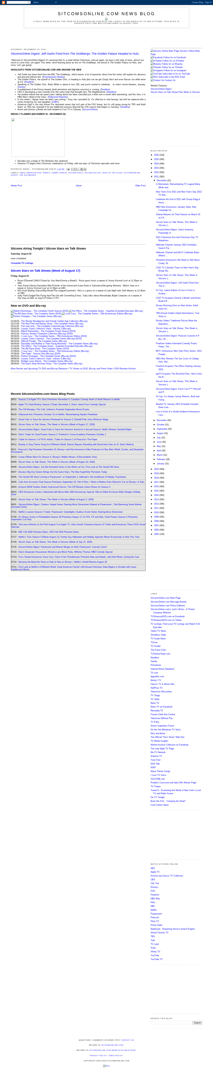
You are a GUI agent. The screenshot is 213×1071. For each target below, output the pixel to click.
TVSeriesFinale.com (160, 653)
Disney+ (155, 887)
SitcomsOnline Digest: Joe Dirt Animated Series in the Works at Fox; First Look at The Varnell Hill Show (68, 467)
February (161, 459)
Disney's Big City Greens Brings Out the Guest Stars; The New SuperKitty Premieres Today (62, 472)
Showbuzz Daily (158, 635)
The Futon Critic (158, 650)
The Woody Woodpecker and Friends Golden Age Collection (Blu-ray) (54, 321)
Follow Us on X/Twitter (173, 61)
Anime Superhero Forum (162, 725)
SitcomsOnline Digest (161, 89)
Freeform (155, 895)
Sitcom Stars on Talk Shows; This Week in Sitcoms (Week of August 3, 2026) (56, 499)
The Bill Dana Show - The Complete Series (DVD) (45, 348)
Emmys (46, 173)
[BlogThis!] (75, 169)
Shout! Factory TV (159, 932)
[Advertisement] (106, 37)
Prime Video (156, 925)
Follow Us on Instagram (175, 70)
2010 (156, 512)
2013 (156, 499)
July (159, 437)
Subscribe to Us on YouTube (176, 73)
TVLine (154, 642)
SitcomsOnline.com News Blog (106, 13)
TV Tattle (155, 699)
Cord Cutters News (160, 805)
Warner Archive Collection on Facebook (170, 745)
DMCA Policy (116, 1055)
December (162, 180)
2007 (156, 525)
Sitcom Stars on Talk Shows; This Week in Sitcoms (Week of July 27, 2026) (55, 542)
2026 (156, 155)
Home (79, 185)
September (162, 429)
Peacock (155, 917)
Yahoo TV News (158, 631)
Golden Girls (75, 173)
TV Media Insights (159, 741)
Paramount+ (156, 913)
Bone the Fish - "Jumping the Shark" (168, 801)
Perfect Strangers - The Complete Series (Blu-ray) (45, 356)
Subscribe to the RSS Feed (171, 77)
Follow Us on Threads (172, 67)
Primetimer (156, 665)
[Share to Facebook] (82, 169)
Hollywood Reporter (57, 97)
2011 (156, 508)
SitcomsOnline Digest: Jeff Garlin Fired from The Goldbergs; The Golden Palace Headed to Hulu (75, 53)
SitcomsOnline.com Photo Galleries (168, 605)
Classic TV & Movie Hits (162, 684)
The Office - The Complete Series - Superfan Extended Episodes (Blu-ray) (57, 346)
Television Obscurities (161, 691)
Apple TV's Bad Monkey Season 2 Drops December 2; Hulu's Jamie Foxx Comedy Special (62, 404)
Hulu (153, 902)
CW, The (155, 883)
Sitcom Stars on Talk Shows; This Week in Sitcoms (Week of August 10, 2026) (56, 462)
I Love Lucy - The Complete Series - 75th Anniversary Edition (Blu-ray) (55, 351)
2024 (156, 163)
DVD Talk (155, 763)
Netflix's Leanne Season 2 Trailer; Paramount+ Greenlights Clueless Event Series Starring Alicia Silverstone (70, 512)
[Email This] (72, 169)
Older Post (140, 185)
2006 (156, 529)
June (159, 442)
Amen (22, 173)
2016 (156, 486)
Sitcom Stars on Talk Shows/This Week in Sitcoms (175, 92)
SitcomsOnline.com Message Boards (169, 601)
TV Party (155, 722)
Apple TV (155, 872)
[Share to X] (78, 169)
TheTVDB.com (158, 779)
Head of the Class (112, 173)
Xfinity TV (155, 951)
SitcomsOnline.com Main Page (166, 598)
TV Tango (155, 695)
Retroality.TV (157, 710)
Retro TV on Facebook (161, 707)
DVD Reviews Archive (125, 368)
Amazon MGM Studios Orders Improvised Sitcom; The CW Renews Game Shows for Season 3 (64, 487)
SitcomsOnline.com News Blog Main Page (112, 1050)
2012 (156, 503)
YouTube (155, 955)
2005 (156, 534)
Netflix (154, 910)
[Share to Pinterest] (85, 169)
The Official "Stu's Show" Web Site (167, 737)
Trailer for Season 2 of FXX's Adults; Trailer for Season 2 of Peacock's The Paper (57, 439)
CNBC (55, 102)
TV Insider (156, 646)
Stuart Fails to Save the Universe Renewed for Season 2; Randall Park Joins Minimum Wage (63, 419)
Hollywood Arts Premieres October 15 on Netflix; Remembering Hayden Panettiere (58, 414)
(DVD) (70, 333)
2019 (156, 473)
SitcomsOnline (90, 109)
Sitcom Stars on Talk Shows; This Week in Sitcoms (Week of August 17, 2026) (56, 424)
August (160, 433)
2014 (156, 495)
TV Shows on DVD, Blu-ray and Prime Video (91, 368)
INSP (153, 767)
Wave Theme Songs (160, 771)
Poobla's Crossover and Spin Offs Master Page (173, 782)
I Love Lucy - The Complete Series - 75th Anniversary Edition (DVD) (54, 336)
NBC (153, 906)
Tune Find (155, 760)
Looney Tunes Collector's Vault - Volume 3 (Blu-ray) (46, 358)
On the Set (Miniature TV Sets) (166, 729)
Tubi (153, 940)
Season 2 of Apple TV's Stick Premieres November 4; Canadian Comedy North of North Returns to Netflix (69, 399)
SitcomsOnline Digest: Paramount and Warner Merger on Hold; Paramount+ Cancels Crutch (62, 547)
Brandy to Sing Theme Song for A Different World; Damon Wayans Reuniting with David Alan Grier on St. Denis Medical (76, 444)
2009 (156, 517)
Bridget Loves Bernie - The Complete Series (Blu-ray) (46, 361)
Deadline (29, 82)
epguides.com (157, 676)
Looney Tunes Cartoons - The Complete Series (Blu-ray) (48, 338)
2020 (156, 469)
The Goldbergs (27, 175)
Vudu (153, 947)
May (159, 446)
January (161, 463)
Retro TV (155, 703)
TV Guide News (158, 638)
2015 (156, 491)
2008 (156, 521)
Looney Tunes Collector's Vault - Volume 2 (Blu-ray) (46, 328)
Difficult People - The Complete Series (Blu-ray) (44, 341)
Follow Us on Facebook (174, 57)
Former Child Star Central (163, 714)
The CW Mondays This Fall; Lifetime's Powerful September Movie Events (53, 409)
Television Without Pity (162, 718)
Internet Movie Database (162, 669)
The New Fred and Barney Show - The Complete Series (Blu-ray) (52, 323)
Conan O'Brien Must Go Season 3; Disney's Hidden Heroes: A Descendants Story (57, 457)
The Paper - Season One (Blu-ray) (37, 353)
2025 (156, 159)
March (160, 455)
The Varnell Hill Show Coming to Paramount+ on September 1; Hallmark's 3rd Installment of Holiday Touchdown (72, 477)
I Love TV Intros (158, 775)
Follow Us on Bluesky (172, 64)
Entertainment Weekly (53, 77)
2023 (156, 168)
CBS (153, 879)
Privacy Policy (98, 1055)
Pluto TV (155, 921)
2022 (156, 172)
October (161, 424)
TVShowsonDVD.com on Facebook (168, 616)
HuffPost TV (157, 688)
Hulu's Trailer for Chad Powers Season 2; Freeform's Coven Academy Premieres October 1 (62, 434)
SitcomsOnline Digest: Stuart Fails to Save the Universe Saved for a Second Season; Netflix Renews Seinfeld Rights (75, 429)
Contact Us (170, 80)
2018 (156, 477)
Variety (21, 87)
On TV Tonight (158, 797)
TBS (153, 936)
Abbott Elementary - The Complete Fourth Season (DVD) (48, 331)
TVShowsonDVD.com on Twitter (166, 620)
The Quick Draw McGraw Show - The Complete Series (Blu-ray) (51, 363)
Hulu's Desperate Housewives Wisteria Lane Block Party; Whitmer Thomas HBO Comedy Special (65, 552)
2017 (156, 482)
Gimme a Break (59, 173)
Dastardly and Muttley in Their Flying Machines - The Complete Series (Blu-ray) (59, 343)
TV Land (155, 944)
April (159, 450)
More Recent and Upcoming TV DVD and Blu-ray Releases (39, 368)
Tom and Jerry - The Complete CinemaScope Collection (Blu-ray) (52, 326)
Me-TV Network (158, 752)
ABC (153, 868)
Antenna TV (156, 756)
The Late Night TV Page (162, 748)
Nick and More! (158, 733)
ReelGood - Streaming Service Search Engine (173, 929)
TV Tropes (156, 786)
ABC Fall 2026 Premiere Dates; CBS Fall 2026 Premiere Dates (48, 532)
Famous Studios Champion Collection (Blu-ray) (43, 333)
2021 (156, 176)
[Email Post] (68, 169)
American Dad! (34, 173)
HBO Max (155, 898)
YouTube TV (157, 959)
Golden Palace (93, 173)
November (162, 420)
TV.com (154, 673)
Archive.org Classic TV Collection (167, 875)
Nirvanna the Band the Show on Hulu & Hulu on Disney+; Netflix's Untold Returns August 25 (62, 562)
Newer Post (16, 185)
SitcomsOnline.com (112, 1045)
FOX (153, 891)
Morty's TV (156, 680)
